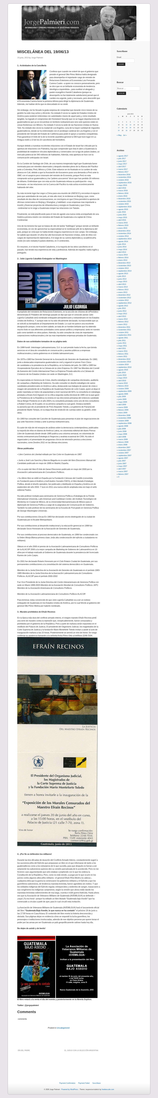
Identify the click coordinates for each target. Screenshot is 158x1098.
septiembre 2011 (124, 335)
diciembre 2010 (124, 359)
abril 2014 (122, 252)
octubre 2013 (123, 268)
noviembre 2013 (124, 266)
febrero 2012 (123, 322)
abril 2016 (122, 188)
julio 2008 (122, 429)
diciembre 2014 (124, 231)
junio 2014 (122, 247)
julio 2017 (122, 158)
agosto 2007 (123, 458)
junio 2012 (122, 311)
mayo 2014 (122, 249)
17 (118, 127)
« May (119, 135)
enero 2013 (122, 292)
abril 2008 (122, 437)
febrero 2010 (123, 386)
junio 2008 (122, 431)
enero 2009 (122, 413)
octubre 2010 (123, 364)
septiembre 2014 (124, 239)
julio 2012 (122, 308)
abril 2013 (122, 284)
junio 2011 (122, 343)
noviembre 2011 (124, 330)
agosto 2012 (123, 306)
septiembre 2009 (124, 391)
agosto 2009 (123, 394)
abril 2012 (122, 316)
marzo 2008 (123, 439)
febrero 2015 (123, 225)
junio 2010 (122, 375)
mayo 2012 (122, 314)
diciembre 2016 (124, 175)
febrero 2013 (123, 290)
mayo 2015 (122, 217)
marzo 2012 (123, 319)
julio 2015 (122, 212)
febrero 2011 (123, 354)
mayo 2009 (122, 402)
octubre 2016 (123, 180)
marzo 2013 (123, 287)
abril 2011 (122, 348)
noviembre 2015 (124, 201)
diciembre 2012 (124, 295)
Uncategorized (63, 1028)
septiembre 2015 (124, 207)
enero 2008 (122, 445)
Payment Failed (83, 1083)
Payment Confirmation (67, 1083)
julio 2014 (122, 244)
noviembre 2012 (124, 298)
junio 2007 (122, 463)
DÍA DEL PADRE (24, 1050)
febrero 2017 (123, 172)
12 (126, 125)
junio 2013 (122, 279)
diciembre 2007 (124, 447)
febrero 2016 (123, 193)
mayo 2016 (122, 185)
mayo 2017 (122, 164)
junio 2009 (122, 399)
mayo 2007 (122, 466)
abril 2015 (122, 220)
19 (126, 127)
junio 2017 (122, 161)
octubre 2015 (123, 204)
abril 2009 (122, 405)
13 (130, 125)
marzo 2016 (123, 191)
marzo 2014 (123, 255)
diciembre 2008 (124, 415)
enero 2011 (122, 356)
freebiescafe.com (108, 1089)
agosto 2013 (123, 273)
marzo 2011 (123, 351)
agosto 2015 (123, 209)
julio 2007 (122, 461)
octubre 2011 (123, 332)
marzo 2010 (123, 383)
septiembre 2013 (124, 271)
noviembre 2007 (124, 450)
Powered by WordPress (69, 1089)
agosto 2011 (123, 338)
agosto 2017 (123, 156)
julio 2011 (122, 340)
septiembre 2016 (124, 183)
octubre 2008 (123, 421)
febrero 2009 (123, 410)
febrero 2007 (123, 474)
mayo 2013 (122, 281)
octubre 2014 (123, 236)
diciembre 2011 (124, 327)
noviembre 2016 (124, 177)
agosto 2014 (123, 241)
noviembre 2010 (124, 362)
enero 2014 (122, 260)
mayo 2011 (122, 346)
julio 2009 (122, 396)
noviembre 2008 (124, 418)
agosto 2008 (123, 426)
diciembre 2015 (124, 199)
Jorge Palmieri (37, 58)
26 (126, 130)
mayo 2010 (122, 378)
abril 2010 (122, 381)
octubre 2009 (123, 389)
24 (118, 130)
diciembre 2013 (124, 263)
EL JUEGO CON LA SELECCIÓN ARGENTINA (81, 1050)
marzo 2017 (123, 169)
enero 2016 (122, 196)
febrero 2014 (123, 257)
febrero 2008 (123, 442)
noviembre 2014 (124, 233)
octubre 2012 (123, 300)
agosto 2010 (123, 370)
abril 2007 (122, 469)
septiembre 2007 (124, 455)
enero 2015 (122, 228)
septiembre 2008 (124, 423)
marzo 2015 (123, 223)
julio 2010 (122, 372)
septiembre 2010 (124, 367)
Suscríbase (96, 1083)
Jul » (125, 135)
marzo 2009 (123, 407)
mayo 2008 (122, 434)
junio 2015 (122, 215)
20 (130, 127)
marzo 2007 (123, 471)
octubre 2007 (123, 453)
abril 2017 (122, 166)
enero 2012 (122, 324)
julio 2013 (122, 276)
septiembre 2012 (124, 303)
